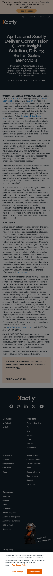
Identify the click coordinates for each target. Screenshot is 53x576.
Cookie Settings (17, 571)
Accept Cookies (34, 571)
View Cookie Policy (19, 565)
